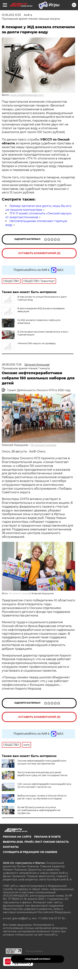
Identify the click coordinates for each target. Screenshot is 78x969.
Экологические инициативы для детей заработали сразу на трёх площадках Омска (42, 774)
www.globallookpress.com (27, 95)
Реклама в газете (47, 836)
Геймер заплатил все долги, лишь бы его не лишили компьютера (38, 207)
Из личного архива (43, 445)
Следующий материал (37, 959)
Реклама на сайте (17, 836)
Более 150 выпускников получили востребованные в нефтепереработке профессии (38, 810)
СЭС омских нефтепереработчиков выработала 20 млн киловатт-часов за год (44, 785)
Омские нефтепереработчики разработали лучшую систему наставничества (41, 762)
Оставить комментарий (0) (39, 253)
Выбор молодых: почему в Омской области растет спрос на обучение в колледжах (41, 797)
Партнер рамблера (34, 951)
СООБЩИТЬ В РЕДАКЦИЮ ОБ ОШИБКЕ (30, 852)
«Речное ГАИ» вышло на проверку (36, 343)
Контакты (11, 847)
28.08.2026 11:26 (12, 364)
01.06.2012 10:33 (11, 15)
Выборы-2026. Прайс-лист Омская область (36, 841)
